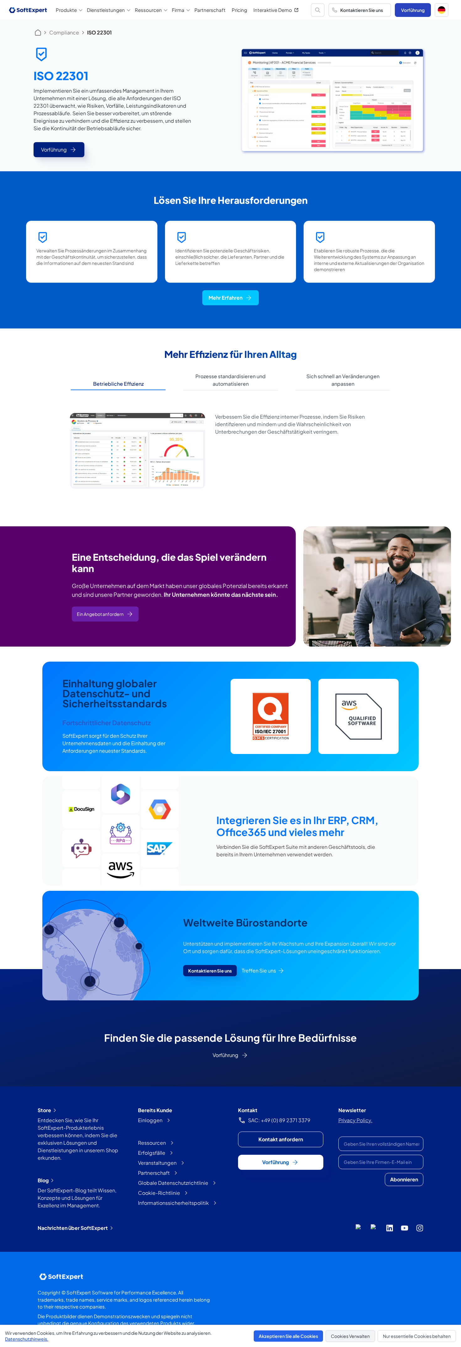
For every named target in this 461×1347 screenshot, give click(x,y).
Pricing (239, 10)
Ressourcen (152, 1142)
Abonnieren (404, 1179)
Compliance (64, 32)
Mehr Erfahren (225, 297)
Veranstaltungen (157, 1162)
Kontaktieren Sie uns (361, 10)
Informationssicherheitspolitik (173, 1203)
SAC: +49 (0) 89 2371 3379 (279, 1120)
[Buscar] (318, 10)
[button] (441, 10)
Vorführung (413, 10)
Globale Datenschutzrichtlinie (173, 1182)
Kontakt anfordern (280, 1139)
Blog (43, 1180)
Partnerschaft (209, 10)
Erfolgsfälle (151, 1152)
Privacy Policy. (355, 1120)
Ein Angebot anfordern (100, 614)
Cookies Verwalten (350, 1336)
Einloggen (150, 1120)
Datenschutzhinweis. (26, 1339)
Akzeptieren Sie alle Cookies (288, 1336)
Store (44, 1110)
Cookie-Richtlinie (159, 1193)
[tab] (118, 384)
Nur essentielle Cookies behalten (417, 1336)
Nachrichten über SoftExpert (73, 1228)
